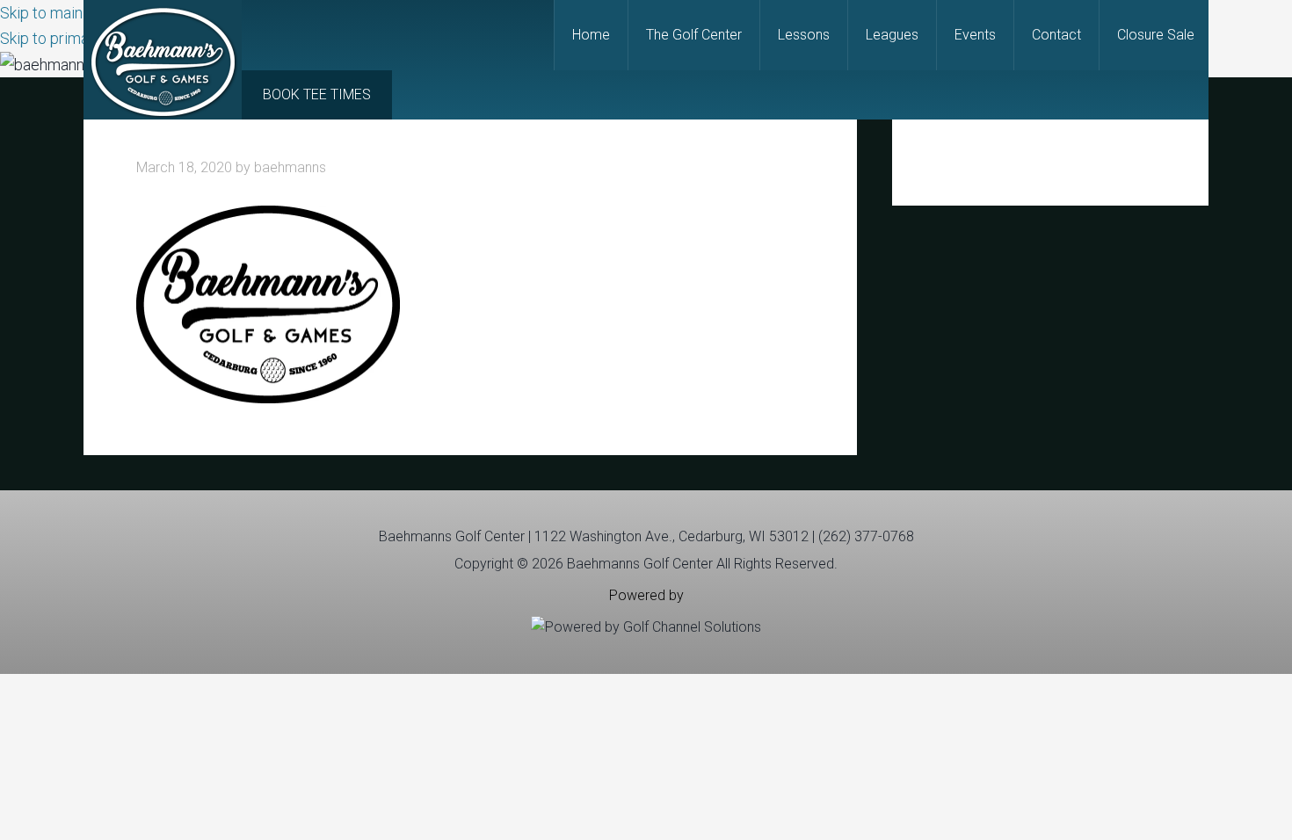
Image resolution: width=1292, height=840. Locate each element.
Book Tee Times (317, 94)
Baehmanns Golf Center (162, 59)
